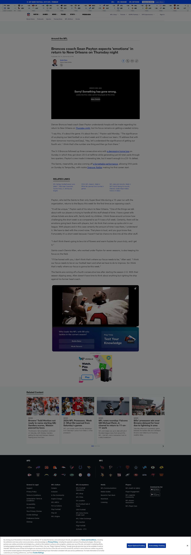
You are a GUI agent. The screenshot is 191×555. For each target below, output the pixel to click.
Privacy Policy (53, 542)
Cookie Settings (38, 553)
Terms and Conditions (88, 540)
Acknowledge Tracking (157, 545)
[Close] (187, 545)
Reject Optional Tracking (136, 545)
